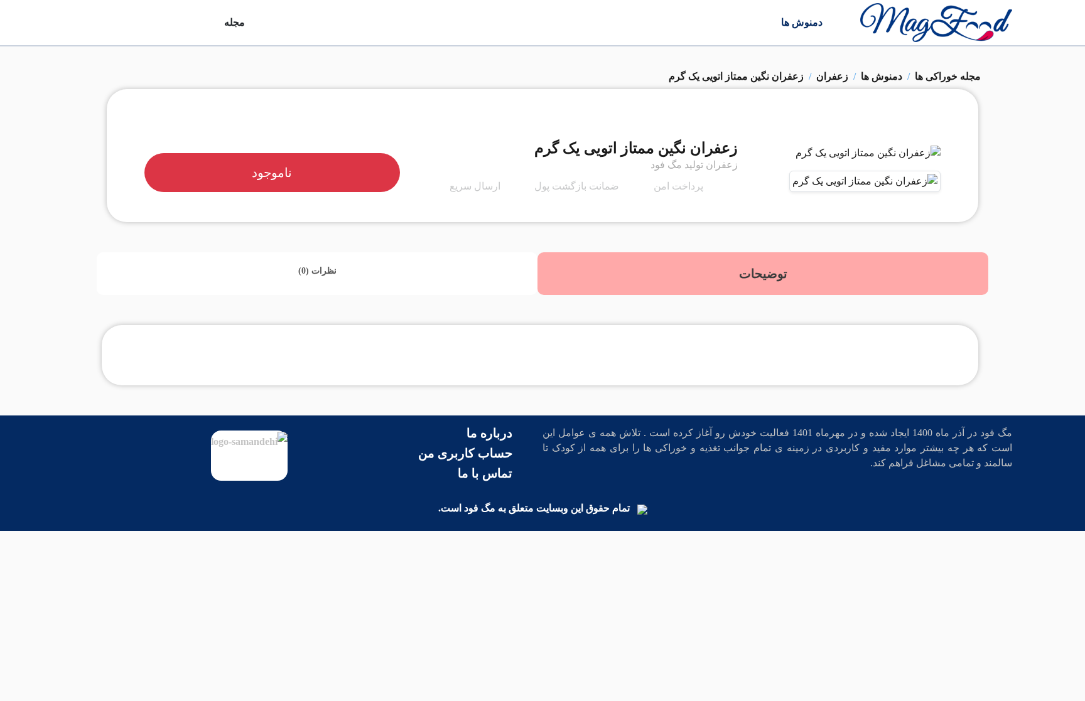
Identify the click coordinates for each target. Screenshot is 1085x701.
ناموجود (272, 172)
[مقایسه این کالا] (911, 127)
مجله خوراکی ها (948, 76)
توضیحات (763, 274)
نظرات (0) (317, 271)
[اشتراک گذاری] (919, 127)
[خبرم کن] (937, 127)
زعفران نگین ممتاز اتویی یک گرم (736, 76)
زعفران (832, 76)
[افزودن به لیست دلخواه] (928, 127)
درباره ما (489, 433)
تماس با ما (485, 473)
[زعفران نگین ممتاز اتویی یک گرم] (868, 157)
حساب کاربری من (465, 453)
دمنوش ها (802, 22)
